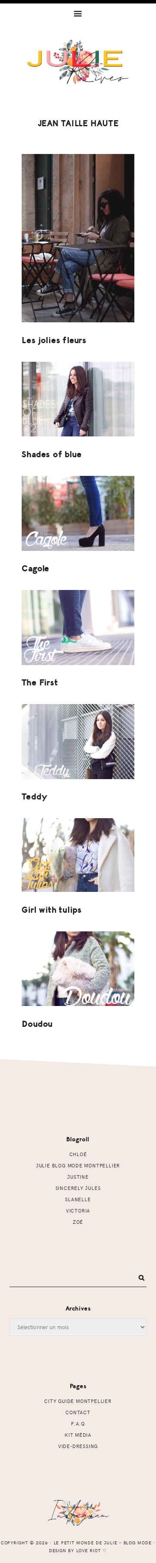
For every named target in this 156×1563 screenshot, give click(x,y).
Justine (78, 1176)
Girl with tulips (52, 909)
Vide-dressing (78, 1446)
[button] (78, 13)
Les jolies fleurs (54, 340)
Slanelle (78, 1199)
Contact (78, 1412)
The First (40, 682)
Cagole (35, 568)
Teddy (34, 796)
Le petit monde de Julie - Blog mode (78, 72)
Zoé (78, 1222)
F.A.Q (78, 1423)
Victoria (78, 1210)
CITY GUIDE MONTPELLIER (77, 1401)
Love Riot (88, 1550)
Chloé (78, 1154)
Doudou (37, 1024)
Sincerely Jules (78, 1188)
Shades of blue (51, 454)
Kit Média (78, 1435)
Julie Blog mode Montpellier (78, 1165)
